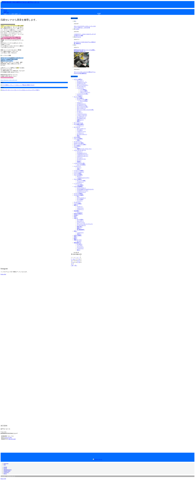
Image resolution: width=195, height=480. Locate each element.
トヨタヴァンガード (82, 156)
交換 (78, 140)
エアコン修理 (78, 79)
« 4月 (72, 265)
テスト (79, 167)
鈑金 (75, 238)
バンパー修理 (84, 91)
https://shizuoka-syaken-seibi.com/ (9, 80)
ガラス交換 (77, 137)
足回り (79, 234)
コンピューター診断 (82, 99)
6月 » (75, 265)
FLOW (5, 468)
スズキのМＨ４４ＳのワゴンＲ (85, 189)
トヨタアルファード (82, 154)
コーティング (81, 222)
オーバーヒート (78, 122)
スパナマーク (78, 141)
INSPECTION (7, 471)
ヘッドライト (78, 183)
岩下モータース (11, 476)
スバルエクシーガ (82, 105)
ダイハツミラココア (82, 85)
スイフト (79, 151)
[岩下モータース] (20, 2)
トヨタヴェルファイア (83, 177)
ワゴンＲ (79, 95)
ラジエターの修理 (79, 195)
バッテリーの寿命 (79, 170)
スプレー (79, 206)
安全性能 (76, 210)
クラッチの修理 (78, 138)
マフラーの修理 (78, 193)
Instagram (6, 463)
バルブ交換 (80, 185)
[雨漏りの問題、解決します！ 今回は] (33, 330)
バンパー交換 (78, 173)
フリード (79, 157)
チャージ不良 (84, 101)
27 (77, 262)
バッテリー (77, 166)
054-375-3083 (8, 437)
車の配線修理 (81, 229)
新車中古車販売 (78, 213)
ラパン (79, 160)
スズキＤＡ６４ (81, 104)
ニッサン (79, 112)
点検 (76, 218)
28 (79, 262)
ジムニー (79, 102)
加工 (78, 250)
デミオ (79, 111)
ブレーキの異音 (81, 164)
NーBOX (79, 244)
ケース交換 (80, 199)
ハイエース (80, 88)
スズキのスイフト (82, 153)
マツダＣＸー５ (81, 159)
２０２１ (79, 212)
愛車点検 (79, 226)
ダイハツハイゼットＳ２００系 (85, 109)
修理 (76, 205)
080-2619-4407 (12, 439)
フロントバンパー (85, 92)
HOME (5, 467)
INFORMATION (8, 469)
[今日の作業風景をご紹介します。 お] (162, 330)
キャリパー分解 (81, 180)
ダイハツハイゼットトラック (85, 224)
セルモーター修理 (79, 143)
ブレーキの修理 (78, 174)
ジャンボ (79, 245)
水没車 (76, 215)
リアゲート (80, 209)
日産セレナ (80, 119)
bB (78, 196)
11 (74, 259)
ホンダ (79, 241)
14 (79, 259)
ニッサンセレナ (81, 86)
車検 (75, 237)
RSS (5, 464)
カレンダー (80, 221)
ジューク (79, 200)
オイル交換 (80, 219)
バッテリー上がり (79, 172)
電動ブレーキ (78, 239)
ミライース (80, 208)
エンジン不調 (78, 96)
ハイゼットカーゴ (82, 115)
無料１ (79, 228)
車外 (78, 135)
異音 (78, 121)
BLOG (5, 473)
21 (79, 260)
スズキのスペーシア (82, 190)
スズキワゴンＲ (81, 83)
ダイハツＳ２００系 (82, 106)
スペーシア (80, 247)
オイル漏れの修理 (79, 124)
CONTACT (6, 472)
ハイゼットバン (81, 192)
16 (71, 260)
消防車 (79, 161)
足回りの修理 (78, 235)
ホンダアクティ (81, 117)
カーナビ (77, 127)
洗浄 (75, 216)
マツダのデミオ (81, 118)
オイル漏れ (80, 98)
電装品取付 (77, 242)
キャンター (80, 80)
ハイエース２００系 (79, 163)
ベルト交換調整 (78, 186)
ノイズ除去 (83, 89)
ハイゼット (80, 125)
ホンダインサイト (82, 134)
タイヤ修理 (77, 146)
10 (73, 259)
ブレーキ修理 (78, 179)
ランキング (77, 202)
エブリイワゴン (81, 187)
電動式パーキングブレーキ (84, 148)
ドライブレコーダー (80, 150)
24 (73, 262)
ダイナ (79, 176)
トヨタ (76, 147)
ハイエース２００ (82, 114)
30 (71, 263)
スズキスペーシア (82, 82)
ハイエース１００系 (82, 93)
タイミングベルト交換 (80, 144)
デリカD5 (80, 130)
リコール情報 (78, 203)
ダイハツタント (81, 108)
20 (77, 260)
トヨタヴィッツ (81, 131)
